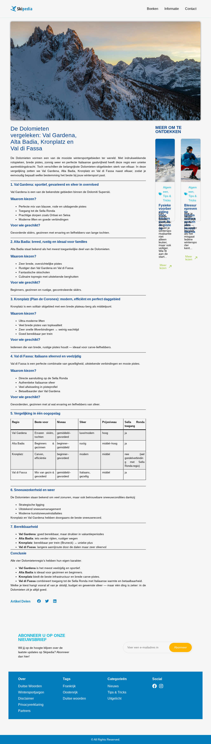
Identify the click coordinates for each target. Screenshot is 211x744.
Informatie (171, 8)
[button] (39, 601)
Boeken (152, 8)
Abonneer (180, 647)
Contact (190, 8)
